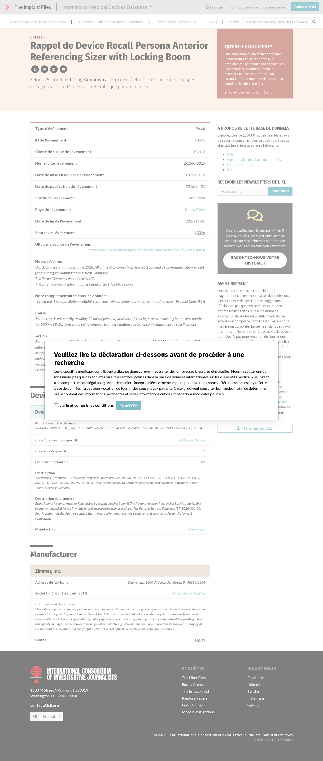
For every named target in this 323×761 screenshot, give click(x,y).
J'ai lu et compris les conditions (87, 405)
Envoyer (128, 405)
